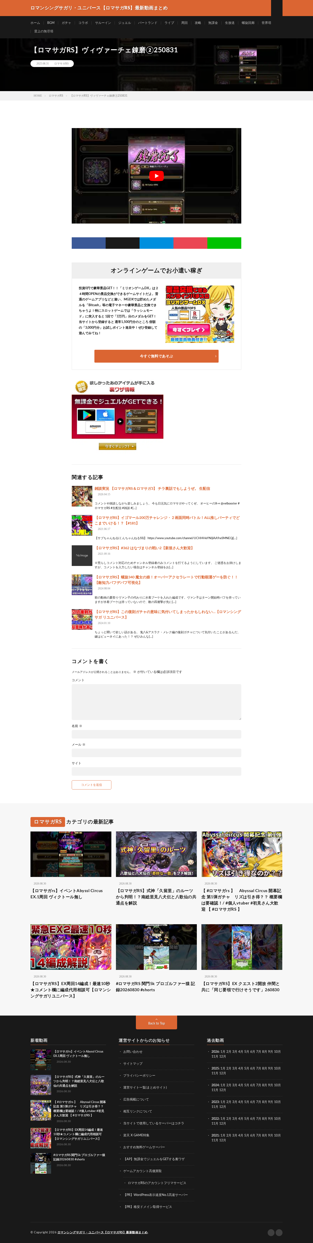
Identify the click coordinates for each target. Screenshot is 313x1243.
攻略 (198, 23)
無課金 (213, 23)
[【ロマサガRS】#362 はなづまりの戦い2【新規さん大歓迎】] (82, 555)
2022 (215, 1118)
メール (78, 744)
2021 (215, 1135)
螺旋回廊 (248, 23)
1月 (222, 1051)
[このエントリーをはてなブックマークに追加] (156, 243)
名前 (77, 726)
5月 (246, 1051)
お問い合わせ (133, 1051)
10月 (277, 1068)
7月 (258, 1051)
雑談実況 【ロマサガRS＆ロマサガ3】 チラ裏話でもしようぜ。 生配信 (152, 488)
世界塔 (266, 23)
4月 (240, 1051)
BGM (51, 23)
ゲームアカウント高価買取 (142, 1171)
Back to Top (156, 1023)
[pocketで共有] (190, 243)
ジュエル (124, 23)
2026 (215, 1051)
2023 (215, 1102)
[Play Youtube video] (156, 176)
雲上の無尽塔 (43, 31)
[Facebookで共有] (89, 243)
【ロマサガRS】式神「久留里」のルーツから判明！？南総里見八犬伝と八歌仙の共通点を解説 (156, 897)
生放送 (230, 23)
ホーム (35, 23)
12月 (222, 1073)
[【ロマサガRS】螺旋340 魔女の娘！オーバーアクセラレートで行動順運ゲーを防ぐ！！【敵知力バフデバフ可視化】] (82, 584)
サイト (76, 763)
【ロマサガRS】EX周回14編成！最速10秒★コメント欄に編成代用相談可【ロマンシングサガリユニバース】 (70, 990)
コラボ (83, 23)
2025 (215, 1068)
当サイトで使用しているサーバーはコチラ (153, 1123)
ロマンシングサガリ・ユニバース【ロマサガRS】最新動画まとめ (103, 1232)
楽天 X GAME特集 (136, 1135)
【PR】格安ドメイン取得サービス (147, 1207)
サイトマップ (133, 1063)
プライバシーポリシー (139, 1075)
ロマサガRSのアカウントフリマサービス (157, 1183)
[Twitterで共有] (123, 243)
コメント (78, 680)
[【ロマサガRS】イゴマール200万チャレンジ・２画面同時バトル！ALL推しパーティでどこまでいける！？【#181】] (82, 525)
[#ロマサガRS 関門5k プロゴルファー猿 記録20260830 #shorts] (40, 1163)
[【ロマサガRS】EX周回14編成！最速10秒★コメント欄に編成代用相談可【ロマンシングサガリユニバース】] (40, 1138)
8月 (264, 1051)
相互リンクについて (137, 1111)
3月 (234, 1051)
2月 (228, 1051)
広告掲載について (136, 1099)
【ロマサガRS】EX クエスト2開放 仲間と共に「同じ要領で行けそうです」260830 (240, 987)
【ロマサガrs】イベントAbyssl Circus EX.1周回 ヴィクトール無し (66, 894)
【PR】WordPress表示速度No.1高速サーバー (155, 1195)
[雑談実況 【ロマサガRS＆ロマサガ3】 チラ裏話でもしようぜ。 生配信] (82, 496)
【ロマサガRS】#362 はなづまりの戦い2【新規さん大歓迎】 (145, 548)
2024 (215, 1085)
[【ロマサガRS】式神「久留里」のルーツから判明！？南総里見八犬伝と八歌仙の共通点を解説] (40, 1085)
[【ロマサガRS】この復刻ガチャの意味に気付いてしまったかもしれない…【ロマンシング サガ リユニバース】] (82, 619)
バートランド (147, 23)
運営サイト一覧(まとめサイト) (145, 1087)
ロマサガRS (61, 63)
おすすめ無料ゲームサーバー (144, 1147)
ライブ (169, 23)
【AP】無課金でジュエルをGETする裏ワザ (154, 1159)
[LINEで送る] (224, 243)
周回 (184, 23)
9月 (270, 1068)
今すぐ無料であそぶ (156, 356)
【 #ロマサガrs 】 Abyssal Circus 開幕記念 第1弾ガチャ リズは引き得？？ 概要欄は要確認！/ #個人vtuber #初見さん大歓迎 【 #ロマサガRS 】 (241, 900)
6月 (252, 1051)
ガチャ (66, 23)
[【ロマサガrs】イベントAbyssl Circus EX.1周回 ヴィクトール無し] (40, 1060)
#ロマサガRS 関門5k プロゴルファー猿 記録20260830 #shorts (155, 987)
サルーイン (103, 23)
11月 (214, 1073)
